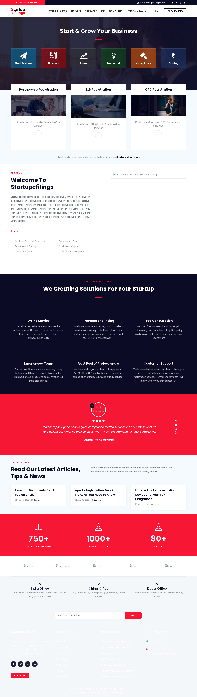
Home (61, 641)
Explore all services (128, 157)
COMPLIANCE (116, 11)
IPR (103, 11)
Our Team (63, 659)
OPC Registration (158, 89)
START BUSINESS (58, 11)
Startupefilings (98, 688)
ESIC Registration (137, 11)
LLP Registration (98, 89)
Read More (16, 231)
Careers (62, 665)
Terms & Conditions (111, 692)
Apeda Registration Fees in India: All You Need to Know (95, 492)
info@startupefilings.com (152, 2)
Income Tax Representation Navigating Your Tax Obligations (155, 494)
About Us (63, 647)
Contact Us (64, 676)
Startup (37, 500)
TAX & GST (91, 11)
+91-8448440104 (175, 11)
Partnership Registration (38, 89)
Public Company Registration (118, 670)
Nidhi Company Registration (118, 676)
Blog (60, 670)
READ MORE (19, 675)
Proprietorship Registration (117, 641)
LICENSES (76, 11)
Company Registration (115, 665)
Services (62, 653)
